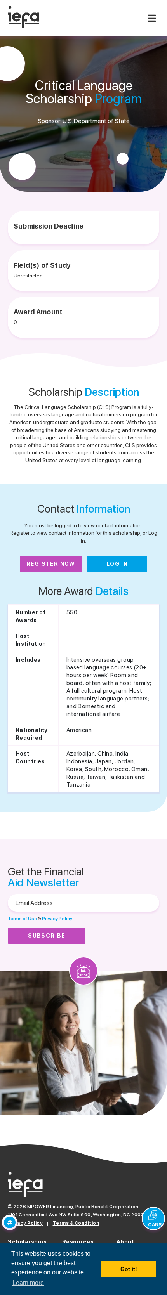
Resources (78, 1242)
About (125, 1242)
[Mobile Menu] (151, 18)
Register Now (50, 564)
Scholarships (27, 1242)
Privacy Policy (25, 1223)
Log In (117, 564)
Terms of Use (22, 918)
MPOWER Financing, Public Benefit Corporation (83, 1206)
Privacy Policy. (57, 918)
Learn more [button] (28, 1282)
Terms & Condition (76, 1223)
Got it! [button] (128, 1269)
